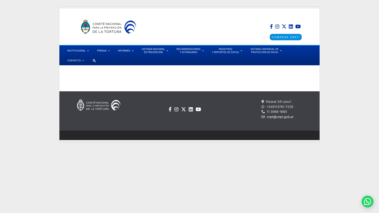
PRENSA (102, 50)
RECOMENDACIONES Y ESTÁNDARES (188, 51)
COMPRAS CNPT (285, 37)
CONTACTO (74, 60)
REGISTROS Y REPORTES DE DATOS (225, 51)
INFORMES (124, 50)
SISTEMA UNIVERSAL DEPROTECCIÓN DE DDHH (264, 51)
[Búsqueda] (94, 60)
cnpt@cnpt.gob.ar (280, 117)
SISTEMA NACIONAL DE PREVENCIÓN (153, 51)
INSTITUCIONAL (76, 50)
